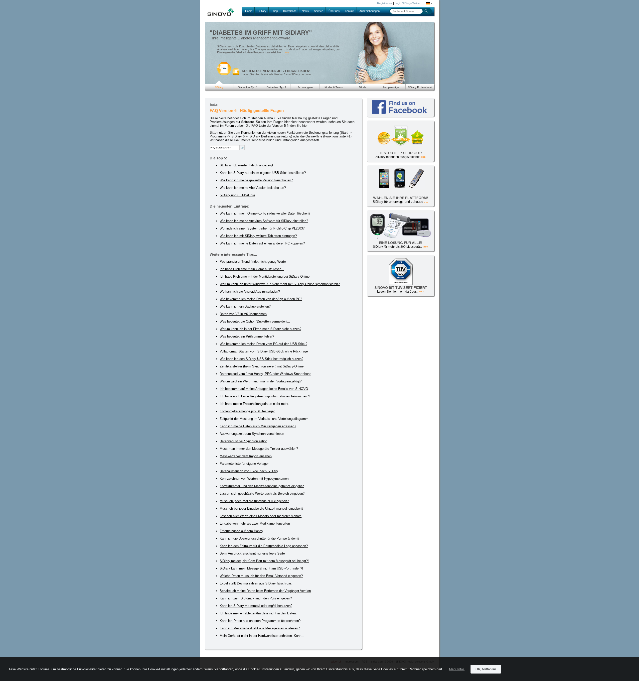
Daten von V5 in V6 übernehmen (243, 314)
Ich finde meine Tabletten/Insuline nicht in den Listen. (258, 613)
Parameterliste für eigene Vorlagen (244, 463)
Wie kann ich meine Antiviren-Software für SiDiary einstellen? (264, 221)
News (305, 10)
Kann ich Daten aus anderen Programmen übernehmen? (260, 621)
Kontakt (349, 10)
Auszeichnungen (369, 10)
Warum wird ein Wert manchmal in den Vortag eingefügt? (261, 381)
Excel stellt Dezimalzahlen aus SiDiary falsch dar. (256, 583)
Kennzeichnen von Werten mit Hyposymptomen (254, 478)
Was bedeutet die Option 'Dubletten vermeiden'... (255, 321)
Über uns (334, 10)
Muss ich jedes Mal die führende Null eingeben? (254, 501)
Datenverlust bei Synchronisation (243, 441)
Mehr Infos (457, 669)
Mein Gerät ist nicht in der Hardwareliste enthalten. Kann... (262, 636)
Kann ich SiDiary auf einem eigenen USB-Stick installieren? (263, 173)
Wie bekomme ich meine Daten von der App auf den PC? (261, 299)
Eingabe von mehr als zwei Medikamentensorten (255, 523)
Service (318, 10)
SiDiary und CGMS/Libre (237, 195)
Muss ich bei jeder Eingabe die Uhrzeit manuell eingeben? (261, 508)
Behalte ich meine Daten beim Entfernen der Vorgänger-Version (265, 591)
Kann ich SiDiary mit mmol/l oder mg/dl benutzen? (256, 606)
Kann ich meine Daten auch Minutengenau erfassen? (258, 426)
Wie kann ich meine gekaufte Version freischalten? (256, 180)
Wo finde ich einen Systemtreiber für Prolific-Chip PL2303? (262, 228)
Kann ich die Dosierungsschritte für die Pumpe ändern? (259, 538)
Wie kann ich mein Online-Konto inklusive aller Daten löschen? (265, 213)
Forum (229, 125)
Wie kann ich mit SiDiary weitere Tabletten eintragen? (258, 236)
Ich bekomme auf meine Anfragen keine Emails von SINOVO (264, 389)
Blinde (362, 87)
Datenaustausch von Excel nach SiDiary (249, 471)
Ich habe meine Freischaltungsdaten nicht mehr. (254, 404)
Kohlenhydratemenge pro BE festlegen (247, 411)
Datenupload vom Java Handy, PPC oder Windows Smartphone (265, 374)
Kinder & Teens (333, 87)
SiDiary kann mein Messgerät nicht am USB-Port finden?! (261, 568)
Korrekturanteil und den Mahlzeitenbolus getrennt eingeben (262, 486)
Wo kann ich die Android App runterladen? (250, 291)
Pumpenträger (391, 87)
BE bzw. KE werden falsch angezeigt (246, 165)
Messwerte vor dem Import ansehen (246, 456)
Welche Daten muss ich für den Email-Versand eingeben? (261, 576)
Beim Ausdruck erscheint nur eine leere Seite (252, 553)
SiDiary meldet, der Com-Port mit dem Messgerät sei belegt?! (264, 561)
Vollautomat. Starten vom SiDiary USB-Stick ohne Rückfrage (264, 351)
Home (248, 10)
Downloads (290, 10)
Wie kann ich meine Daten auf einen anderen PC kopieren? (262, 243)
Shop (275, 10)
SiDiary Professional (420, 87)
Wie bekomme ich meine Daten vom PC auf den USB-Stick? (263, 344)
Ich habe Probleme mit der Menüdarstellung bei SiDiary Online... (266, 276)
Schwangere (305, 87)
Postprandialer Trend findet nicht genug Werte (253, 261)
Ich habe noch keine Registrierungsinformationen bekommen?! (265, 396)
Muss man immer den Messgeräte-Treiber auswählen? (259, 449)
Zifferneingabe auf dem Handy (241, 531)
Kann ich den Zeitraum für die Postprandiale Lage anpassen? (264, 546)
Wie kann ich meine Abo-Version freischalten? (253, 188)
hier (305, 125)
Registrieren (384, 3)
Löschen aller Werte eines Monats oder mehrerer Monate (261, 516)
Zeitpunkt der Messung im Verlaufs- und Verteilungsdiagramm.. (265, 419)
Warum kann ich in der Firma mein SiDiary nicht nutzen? (260, 329)
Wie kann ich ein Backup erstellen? (245, 306)
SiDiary (262, 10)
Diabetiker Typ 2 (276, 87)
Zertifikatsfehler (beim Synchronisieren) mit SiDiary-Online (262, 366)
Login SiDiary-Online (407, 3)
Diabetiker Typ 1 (248, 87)
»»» (287, 52)
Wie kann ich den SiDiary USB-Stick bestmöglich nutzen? (261, 359)
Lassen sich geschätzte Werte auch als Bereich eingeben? (262, 493)
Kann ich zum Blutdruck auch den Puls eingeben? (256, 598)
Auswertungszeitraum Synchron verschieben (252, 434)
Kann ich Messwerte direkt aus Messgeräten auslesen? (260, 628)
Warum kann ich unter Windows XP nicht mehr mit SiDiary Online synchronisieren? (280, 284)
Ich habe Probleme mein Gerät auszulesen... (252, 269)
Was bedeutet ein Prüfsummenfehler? (247, 336)
